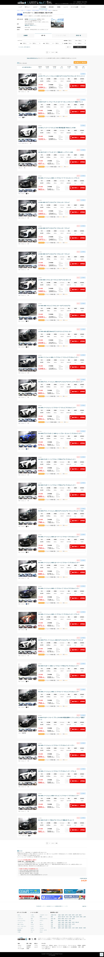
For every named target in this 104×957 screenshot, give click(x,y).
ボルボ (41, 932)
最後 (56, 52)
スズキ (32, 928)
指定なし (70, 40)
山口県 (73, 924)
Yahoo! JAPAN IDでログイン (32, 58)
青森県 (63, 914)
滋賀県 (69, 922)
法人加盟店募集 (74, 947)
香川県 (63, 926)
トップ (20, 7)
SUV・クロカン (21, 924)
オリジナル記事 (74, 7)
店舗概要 (26, 35)
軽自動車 (19, 930)
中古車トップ (23, 10)
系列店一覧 (78, 35)
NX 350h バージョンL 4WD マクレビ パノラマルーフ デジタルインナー (58, 795)
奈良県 (73, 922)
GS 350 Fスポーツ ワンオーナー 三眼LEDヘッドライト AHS (55, 152)
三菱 (32, 922)
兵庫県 (63, 922)
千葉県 (70, 916)
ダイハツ (32, 930)
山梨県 (84, 916)
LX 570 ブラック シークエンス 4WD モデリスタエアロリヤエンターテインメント (61, 76)
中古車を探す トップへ (40, 906)
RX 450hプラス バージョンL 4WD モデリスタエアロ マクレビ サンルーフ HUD (61, 511)
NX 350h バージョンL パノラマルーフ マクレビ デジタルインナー (57, 407)
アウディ (41, 920)
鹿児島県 (80, 927)
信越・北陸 (53, 918)
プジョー (41, 926)
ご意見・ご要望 (81, 947)
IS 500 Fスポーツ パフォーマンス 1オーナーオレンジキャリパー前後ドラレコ (60, 102)
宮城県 (69, 914)
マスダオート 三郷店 (44, 10)
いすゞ (32, 932)
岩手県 (66, 914)
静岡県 (66, 920)
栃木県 (77, 916)
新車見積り (51, 7)
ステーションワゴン (21, 920)
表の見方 (20, 850)
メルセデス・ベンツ (43, 914)
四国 (52, 926)
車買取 (58, 7)
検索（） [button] (79, 47)
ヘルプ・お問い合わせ (46, 948)
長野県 (63, 918)
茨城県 (74, 916)
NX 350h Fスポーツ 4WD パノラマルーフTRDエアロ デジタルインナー (58, 666)
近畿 (52, 922)
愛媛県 (66, 926)
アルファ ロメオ (43, 930)
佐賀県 (63, 927)
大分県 (73, 927)
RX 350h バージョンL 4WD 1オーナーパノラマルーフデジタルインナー (58, 536)
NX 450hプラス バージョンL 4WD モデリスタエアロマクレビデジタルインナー (61, 381)
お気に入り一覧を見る (81, 62)
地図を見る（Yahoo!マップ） (30, 25)
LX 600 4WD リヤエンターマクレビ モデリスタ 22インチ (54, 280)
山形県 (76, 914)
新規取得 (79, 1)
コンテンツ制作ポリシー (46, 947)
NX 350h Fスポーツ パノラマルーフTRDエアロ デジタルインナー (57, 459)
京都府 (66, 922)
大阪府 (59, 922)
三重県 (69, 920)
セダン (19, 914)
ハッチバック (20, 918)
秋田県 (73, 914)
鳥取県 (59, 924)
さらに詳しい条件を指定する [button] (24, 47)
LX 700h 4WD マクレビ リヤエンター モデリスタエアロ (54, 305)
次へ (52, 52)
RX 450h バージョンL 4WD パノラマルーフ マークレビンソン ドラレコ (58, 178)
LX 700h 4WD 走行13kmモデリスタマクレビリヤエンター (55, 331)
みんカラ (36, 947)
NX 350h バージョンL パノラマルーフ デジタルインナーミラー (56, 745)
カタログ (35, 7)
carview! (18, 10)
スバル (32, 926)
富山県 (66, 918)
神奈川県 (63, 916)
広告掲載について (66, 947)
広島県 (69, 924)
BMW (41, 916)
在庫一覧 (49, 10)
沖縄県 (84, 927)
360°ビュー (27, 7)
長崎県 (66, 927)
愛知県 (59, 920)
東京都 (59, 916)
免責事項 (84, 945)
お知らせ (55, 945)
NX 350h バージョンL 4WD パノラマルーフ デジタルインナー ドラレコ (58, 614)
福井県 (73, 918)
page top (84, 906)
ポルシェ (41, 924)
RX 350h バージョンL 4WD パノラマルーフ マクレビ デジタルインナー (58, 588)
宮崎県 (76, 927)
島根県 (63, 924)
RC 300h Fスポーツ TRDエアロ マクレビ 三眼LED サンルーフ (56, 820)
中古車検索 (43, 7)
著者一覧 (53, 947)
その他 (19, 932)
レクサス (32, 916)
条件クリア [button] (69, 47)
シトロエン (42, 928)
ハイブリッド (20, 922)
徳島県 (59, 926)
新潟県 (59, 918)
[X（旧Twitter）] (32, 939)
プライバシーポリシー (62, 945)
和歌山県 (77, 922)
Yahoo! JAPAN (84, 1)
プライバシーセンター (72, 945)
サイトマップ (59, 947)
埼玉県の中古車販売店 (35, 10)
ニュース (65, 7)
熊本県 (69, 927)
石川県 (69, 918)
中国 (52, 924)
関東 (52, 916)
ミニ (41, 922)
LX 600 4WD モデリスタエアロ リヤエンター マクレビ (54, 202)
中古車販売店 (29, 10)
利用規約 (79, 945)
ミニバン (19, 916)
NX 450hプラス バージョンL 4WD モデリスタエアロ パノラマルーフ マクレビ (60, 640)
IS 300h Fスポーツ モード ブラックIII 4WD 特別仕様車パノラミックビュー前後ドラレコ (61, 718)
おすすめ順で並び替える (26, 67)
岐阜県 (63, 920)
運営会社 (51, 945)
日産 (32, 918)
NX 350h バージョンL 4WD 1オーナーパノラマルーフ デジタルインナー (59, 562)
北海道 (59, 914)
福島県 (80, 914)
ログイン (75, 1)
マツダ (32, 924)
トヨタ (32, 914)
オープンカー (20, 928)
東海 (52, 920)
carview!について (45, 945)
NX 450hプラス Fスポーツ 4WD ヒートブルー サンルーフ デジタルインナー (60, 433)
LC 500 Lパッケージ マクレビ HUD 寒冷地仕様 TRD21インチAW (56, 127)
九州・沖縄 (53, 927)
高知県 (69, 926)
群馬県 (81, 916)
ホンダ (32, 920)
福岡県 (59, 927)
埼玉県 (67, 916)
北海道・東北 (53, 914)
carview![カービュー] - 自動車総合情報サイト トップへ (57, 906)
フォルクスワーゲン (43, 918)
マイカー (83, 7)
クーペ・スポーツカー (22, 926)
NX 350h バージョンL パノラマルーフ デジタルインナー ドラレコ (57, 771)
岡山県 (66, 924)
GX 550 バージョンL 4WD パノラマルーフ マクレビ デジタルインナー (58, 357)
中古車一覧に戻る (83, 878)
